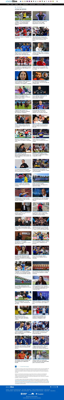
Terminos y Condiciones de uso (15, 389)
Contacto (7, 389)
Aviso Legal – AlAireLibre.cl (26, 389)
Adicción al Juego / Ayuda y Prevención (36, 390)
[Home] (12, 1)
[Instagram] (54, 386)
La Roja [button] (8, 4)
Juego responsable (17, 390)
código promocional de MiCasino (32, 382)
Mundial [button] (16, 4)
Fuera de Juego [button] (32, 4)
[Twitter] (52, 386)
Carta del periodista (9, 390)
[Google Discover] (57, 386)
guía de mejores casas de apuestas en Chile (22, 380)
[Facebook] (51, 386)
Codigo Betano (52, 390)
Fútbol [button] (12, 4)
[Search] (57, 1)
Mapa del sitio (46, 390)
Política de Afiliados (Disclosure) (37, 389)
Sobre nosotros (47, 389)
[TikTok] (56, 386)
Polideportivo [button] (25, 4)
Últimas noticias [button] (40, 4)
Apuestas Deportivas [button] (48, 4)
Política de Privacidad (25, 390)
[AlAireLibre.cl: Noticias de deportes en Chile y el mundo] (10, 387)
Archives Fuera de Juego (24, 366)
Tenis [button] (20, 4)
